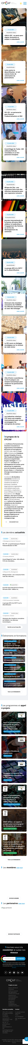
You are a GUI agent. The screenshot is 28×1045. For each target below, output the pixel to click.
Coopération (6, 615)
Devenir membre (14, 898)
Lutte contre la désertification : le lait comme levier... (7, 1019)
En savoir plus (13, 522)
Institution (12, 615)
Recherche (11, 556)
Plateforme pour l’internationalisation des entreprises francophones (13, 997)
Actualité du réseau (11, 32)
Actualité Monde (10, 67)
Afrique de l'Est (7, 572)
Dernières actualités (7, 1009)
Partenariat (18, 541)
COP (5, 600)
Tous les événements (14, 692)
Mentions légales (18, 1039)
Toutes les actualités (14, 627)
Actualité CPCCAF (11, 217)
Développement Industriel (9, 541)
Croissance (6, 556)
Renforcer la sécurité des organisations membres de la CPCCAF (13, 992)
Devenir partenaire (14, 934)
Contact (17, 1009)
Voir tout (19, 868)
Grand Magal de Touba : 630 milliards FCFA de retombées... (7, 1031)
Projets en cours (12, 985)
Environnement (9, 600)
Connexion (21, 3)
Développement (14, 572)
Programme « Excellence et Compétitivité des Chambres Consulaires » (14, 1003)
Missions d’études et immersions (13, 988)
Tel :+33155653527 (19, 1016)
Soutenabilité (16, 600)
